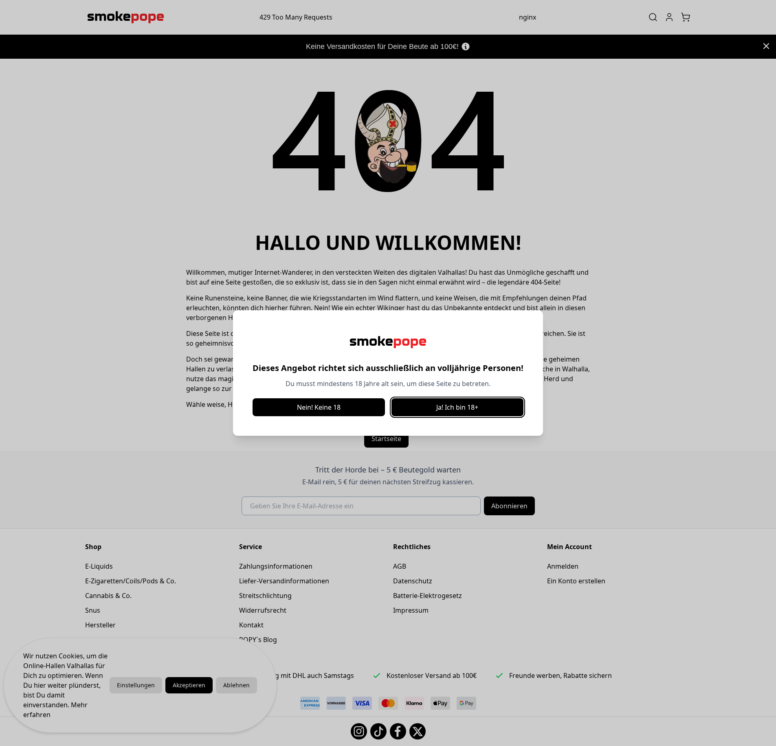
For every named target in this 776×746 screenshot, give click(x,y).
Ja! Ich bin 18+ (457, 407)
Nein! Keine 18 (319, 407)
